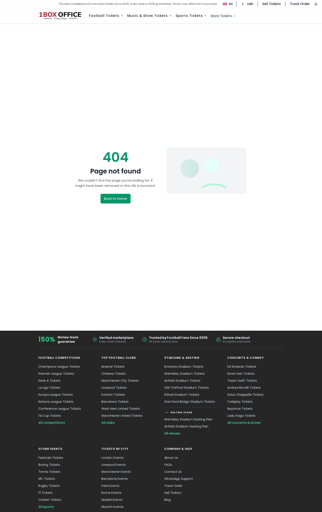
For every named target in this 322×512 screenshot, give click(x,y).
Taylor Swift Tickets (242, 380)
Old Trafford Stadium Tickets (186, 387)
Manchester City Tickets (120, 380)
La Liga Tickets (49, 387)
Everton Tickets (113, 394)
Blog (167, 500)
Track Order (300, 4)
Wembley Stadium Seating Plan (188, 419)
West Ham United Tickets (120, 408)
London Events (112, 458)
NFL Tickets (46, 479)
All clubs (108, 422)
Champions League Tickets (59, 366)
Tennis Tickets (49, 472)
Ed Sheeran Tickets (241, 366)
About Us (171, 458)
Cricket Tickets (49, 500)
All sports (46, 507)
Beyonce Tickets (240, 408)
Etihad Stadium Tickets (181, 394)
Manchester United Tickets (121, 415)
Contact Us (173, 472)
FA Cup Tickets (49, 415)
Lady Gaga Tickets (241, 415)
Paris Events (110, 486)
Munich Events (112, 507)
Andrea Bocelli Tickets (244, 387)
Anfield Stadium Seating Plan (186, 426)
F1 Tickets (45, 493)
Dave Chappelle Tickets (245, 394)
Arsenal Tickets (112, 366)
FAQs (168, 465)
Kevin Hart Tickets (241, 373)
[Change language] (225, 4)
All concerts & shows (244, 422)
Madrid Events (112, 500)
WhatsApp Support (178, 479)
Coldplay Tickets (240, 401)
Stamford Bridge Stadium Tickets (189, 401)
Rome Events (111, 493)
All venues (172, 433)
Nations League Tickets (56, 401)
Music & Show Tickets (147, 15)
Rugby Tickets (49, 486)
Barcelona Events (114, 479)
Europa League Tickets (55, 394)
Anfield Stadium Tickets (182, 380)
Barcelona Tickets (115, 401)
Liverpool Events (113, 465)
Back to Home (115, 198)
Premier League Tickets (56, 373)
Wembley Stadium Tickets (184, 373)
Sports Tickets (189, 15)
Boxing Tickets (49, 465)
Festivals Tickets (50, 458)
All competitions (51, 422)
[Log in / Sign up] (315, 4)
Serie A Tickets (49, 380)
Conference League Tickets (59, 408)
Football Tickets (104, 15)
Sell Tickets (271, 4)
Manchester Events (116, 472)
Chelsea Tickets (113, 373)
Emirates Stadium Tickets (183, 366)
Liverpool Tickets (114, 387)
